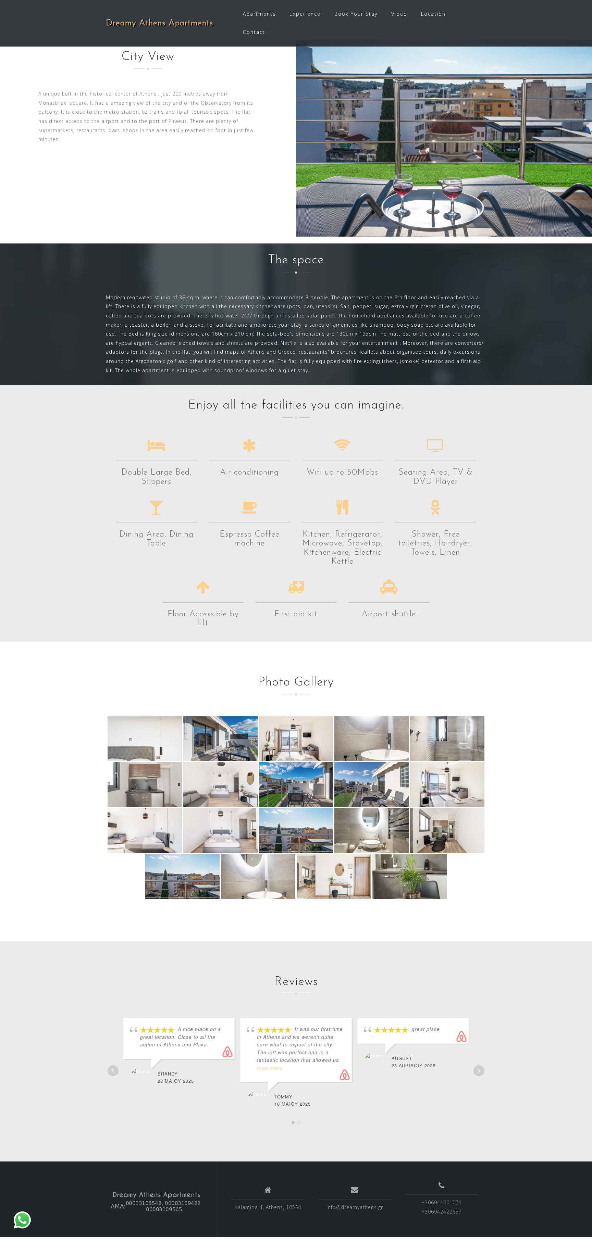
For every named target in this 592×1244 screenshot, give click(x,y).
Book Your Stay (356, 14)
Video (399, 14)
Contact (254, 32)
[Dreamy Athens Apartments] (157, 1202)
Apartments (259, 14)
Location (433, 14)
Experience (305, 14)
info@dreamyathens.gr (354, 1207)
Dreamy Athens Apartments (159, 23)
